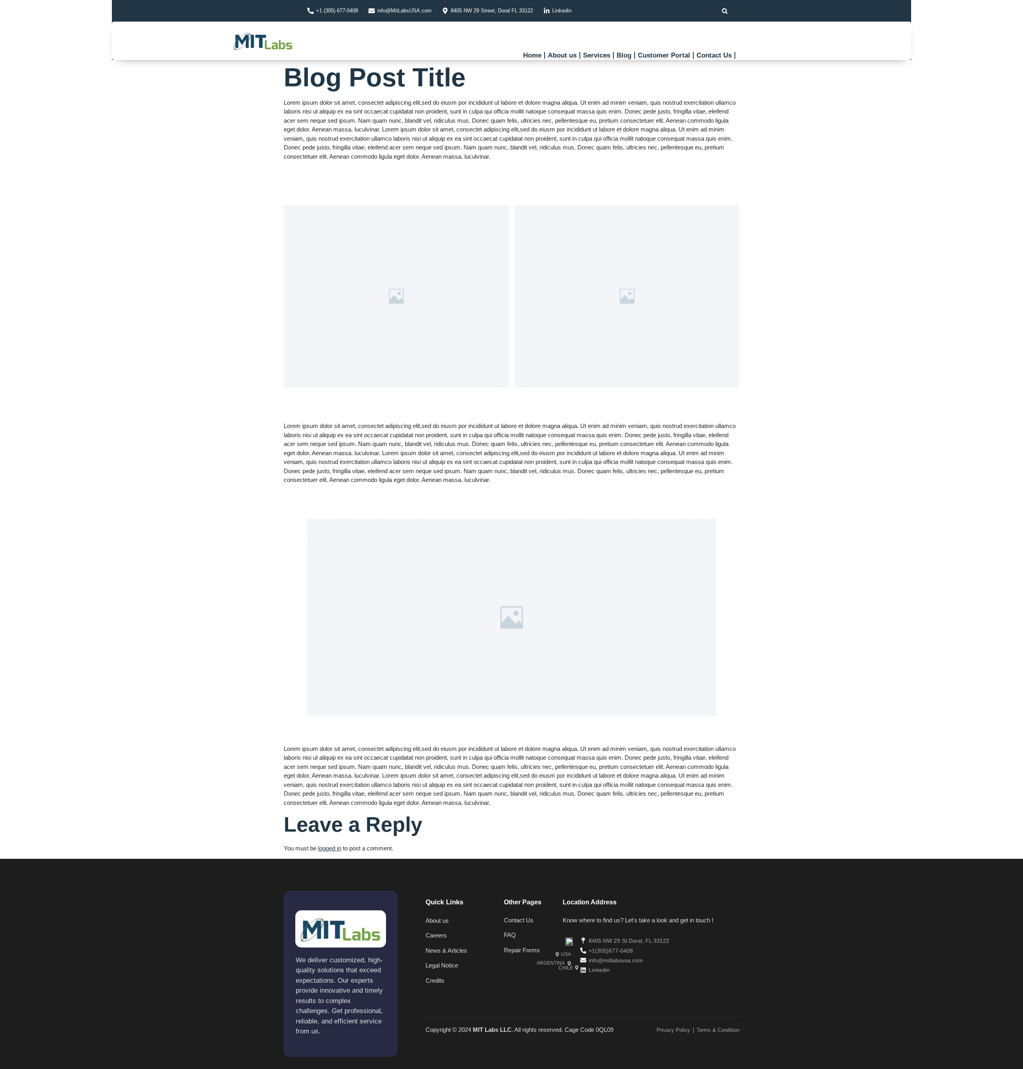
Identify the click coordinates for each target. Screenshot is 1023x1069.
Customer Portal (664, 55)
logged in (329, 848)
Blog (624, 55)
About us (562, 55)
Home (532, 55)
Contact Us (714, 55)
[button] (724, 11)
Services (596, 55)
